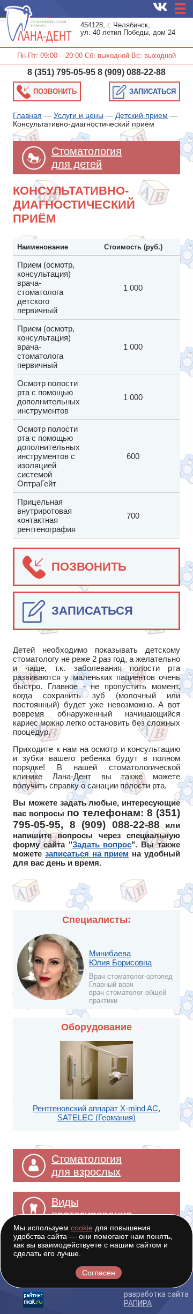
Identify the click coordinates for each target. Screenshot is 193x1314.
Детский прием (141, 115)
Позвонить (55, 91)
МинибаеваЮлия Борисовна (120, 958)
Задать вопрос (102, 844)
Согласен (98, 1272)
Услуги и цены (78, 115)
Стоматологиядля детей (86, 157)
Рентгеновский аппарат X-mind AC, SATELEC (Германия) (96, 1113)
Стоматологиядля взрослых (86, 1165)
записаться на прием (87, 853)
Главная (27, 115)
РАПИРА (138, 1303)
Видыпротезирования (91, 1208)
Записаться (152, 91)
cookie (82, 1227)
